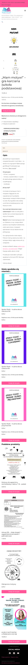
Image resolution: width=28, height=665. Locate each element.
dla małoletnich (16, 663)
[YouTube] (18, 653)
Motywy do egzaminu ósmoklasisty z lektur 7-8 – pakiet (14, 483)
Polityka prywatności (6, 657)
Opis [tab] (4, 148)
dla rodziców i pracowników (7, 663)
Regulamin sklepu (14, 657)
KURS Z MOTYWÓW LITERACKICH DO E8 (9, 633)
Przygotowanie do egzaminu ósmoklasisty (10, 141)
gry (6, 143)
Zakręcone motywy (9, 584)
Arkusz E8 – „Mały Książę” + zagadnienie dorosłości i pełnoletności (11, 534)
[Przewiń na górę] (25, 661)
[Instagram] (14, 653)
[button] (2, 22)
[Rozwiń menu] (25, 10)
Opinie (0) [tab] (5, 151)
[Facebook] (10, 653)
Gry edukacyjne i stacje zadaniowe (13, 139)
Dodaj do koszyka (8, 111)
